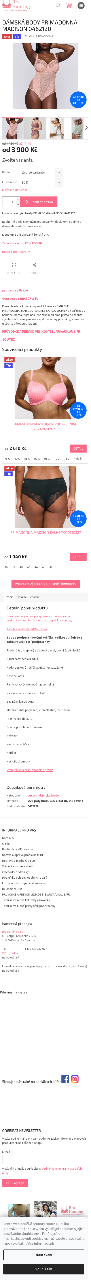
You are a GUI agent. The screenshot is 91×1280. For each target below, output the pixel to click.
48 (51, 567)
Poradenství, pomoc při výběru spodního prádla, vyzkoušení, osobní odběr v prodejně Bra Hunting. (39, 618)
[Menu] (81, 5)
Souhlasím (43, 1269)
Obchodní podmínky (15, 872)
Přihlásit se (15, 1183)
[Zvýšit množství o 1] (18, 199)
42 (28, 567)
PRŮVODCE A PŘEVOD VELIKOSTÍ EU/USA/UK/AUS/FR (36, 894)
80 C (17, 459)
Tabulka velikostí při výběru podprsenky (28, 906)
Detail (78, 448)
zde (52, 1243)
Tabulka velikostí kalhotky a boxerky (26, 900)
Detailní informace (14, 252)
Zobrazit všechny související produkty (45, 584)
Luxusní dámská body (43, 795)
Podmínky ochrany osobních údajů (24, 878)
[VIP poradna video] (19, 1210)
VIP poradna (10, 953)
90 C (37, 459)
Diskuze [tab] (22, 597)
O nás (6, 844)
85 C (27, 459)
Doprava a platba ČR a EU (18, 861)
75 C (7, 459)
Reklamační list (12, 889)
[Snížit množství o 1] (18, 204)
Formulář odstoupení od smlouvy (24, 883)
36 (6, 567)
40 (21, 567)
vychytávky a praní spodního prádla (30, 770)
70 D (57, 459)
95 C (47, 459)
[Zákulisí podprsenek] (45, 1210)
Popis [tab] (9, 597)
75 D (67, 459)
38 (13, 567)
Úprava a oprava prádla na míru (22, 855)
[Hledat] (57, 5)
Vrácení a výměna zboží (17, 866)
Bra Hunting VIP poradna (18, 849)
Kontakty (8, 838)
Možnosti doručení (14, 190)
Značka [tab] (35, 597)
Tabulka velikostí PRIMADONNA (22, 243)
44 (36, 567)
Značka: (39, 36)
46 (43, 567)
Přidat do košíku (42, 202)
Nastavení (44, 1254)
